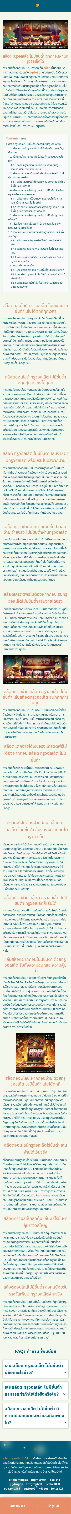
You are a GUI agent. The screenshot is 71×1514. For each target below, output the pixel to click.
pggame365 (12, 1489)
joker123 (57, 1489)
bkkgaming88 (18, 1480)
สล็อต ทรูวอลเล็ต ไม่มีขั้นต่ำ (17, 1458)
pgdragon (16, 1484)
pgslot (33, 73)
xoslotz (55, 1480)
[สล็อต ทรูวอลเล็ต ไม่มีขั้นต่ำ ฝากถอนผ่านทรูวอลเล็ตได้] (37, 6)
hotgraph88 (34, 1484)
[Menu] (5, 6)
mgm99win (39, 1480)
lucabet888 (52, 1484)
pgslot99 (29, 1489)
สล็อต (46, 68)
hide (23, 139)
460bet (43, 1489)
